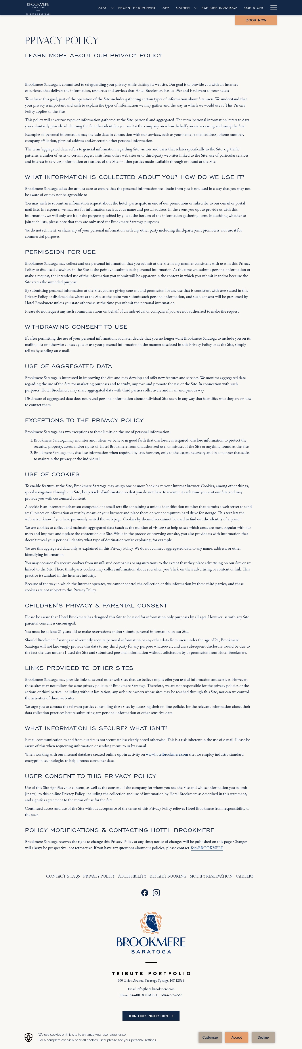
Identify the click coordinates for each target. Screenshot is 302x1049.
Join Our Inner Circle (151, 1016)
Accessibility (132, 876)
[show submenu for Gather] (195, 7)
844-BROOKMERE (207, 847)
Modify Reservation (211, 876)
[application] (151, 1037)
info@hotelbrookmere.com (155, 989)
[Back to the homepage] (38, 7)
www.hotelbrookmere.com (167, 754)
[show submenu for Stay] (112, 7)
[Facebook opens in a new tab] (144, 891)
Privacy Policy (99, 876)
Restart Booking (167, 876)
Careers (245, 876)
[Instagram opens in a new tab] (156, 891)
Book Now (256, 20)
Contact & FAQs (63, 876)
